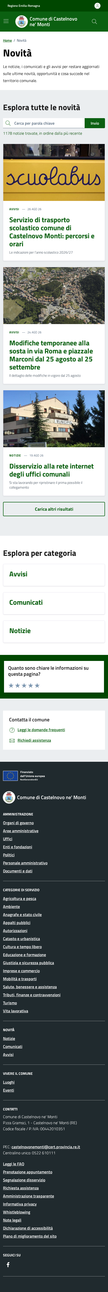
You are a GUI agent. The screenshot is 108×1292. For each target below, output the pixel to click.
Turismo (10, 1003)
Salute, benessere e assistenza (30, 987)
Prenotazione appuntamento (27, 1172)
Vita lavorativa (15, 1011)
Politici (9, 855)
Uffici (7, 839)
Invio (95, 123)
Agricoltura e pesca (19, 898)
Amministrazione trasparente (28, 1196)
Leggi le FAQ (13, 1164)
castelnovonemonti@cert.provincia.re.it (46, 1147)
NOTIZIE (15, 455)
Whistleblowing (16, 1212)
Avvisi (8, 1054)
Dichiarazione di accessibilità (28, 1228)
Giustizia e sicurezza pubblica (28, 963)
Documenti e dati (17, 871)
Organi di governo (18, 823)
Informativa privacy (20, 1204)
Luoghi (9, 1082)
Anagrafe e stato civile (22, 914)
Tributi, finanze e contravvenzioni (32, 995)
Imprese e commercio (21, 971)
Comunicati (12, 1046)
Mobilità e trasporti (20, 979)
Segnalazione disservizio (24, 1180)
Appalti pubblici (16, 923)
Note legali (12, 1220)
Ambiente (11, 906)
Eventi (8, 1090)
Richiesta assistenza (21, 1188)
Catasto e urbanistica (21, 939)
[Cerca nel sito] (94, 22)
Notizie (9, 1038)
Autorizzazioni (15, 931)
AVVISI (14, 209)
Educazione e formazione (24, 955)
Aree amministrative (20, 831)
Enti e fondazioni (17, 847)
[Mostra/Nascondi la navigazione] (6, 21)
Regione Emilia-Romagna (24, 6)
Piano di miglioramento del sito (30, 1236)
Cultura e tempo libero (22, 947)
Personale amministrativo (25, 863)
